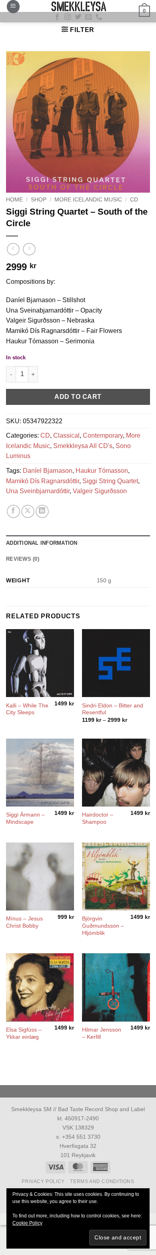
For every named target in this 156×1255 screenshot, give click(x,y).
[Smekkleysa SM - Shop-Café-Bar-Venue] (78, 6)
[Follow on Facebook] (57, 17)
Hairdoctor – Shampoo (97, 818)
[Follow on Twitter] (78, 17)
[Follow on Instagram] (67, 17)
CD (134, 200)
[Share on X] (27, 511)
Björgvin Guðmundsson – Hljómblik (103, 926)
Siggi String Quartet (110, 481)
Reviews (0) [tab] (22, 559)
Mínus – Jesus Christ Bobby (24, 922)
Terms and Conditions (102, 1181)
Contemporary (103, 435)
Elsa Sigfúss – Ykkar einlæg (24, 1033)
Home (14, 200)
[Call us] (99, 17)
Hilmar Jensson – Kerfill (101, 1033)
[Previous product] (29, 249)
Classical (66, 435)
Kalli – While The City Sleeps (27, 709)
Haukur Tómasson (102, 470)
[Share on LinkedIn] (42, 511)
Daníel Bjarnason (47, 470)
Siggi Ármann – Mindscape (25, 818)
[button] (13, 6)
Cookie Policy (27, 1223)
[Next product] (13, 249)
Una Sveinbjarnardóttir (38, 491)
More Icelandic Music (88, 200)
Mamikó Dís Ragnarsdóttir (42, 481)
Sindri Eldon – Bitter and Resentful (112, 709)
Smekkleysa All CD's (82, 445)
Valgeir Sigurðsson (100, 491)
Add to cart (77, 396)
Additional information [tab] (42, 543)
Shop (38, 200)
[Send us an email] (88, 17)
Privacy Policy (43, 1181)
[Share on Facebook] (13, 511)
